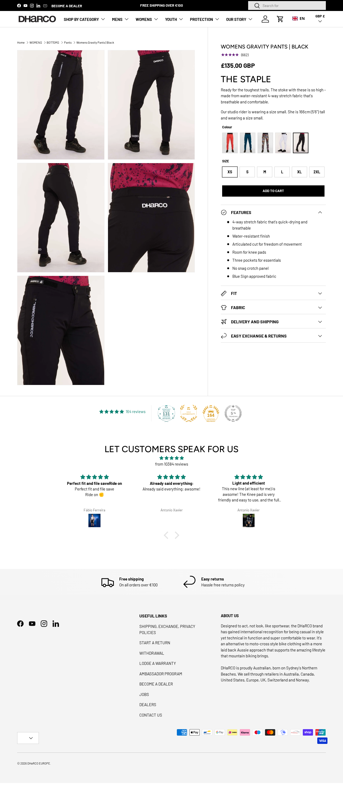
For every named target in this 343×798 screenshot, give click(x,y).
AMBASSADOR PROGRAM (160, 673)
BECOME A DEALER (66, 5)
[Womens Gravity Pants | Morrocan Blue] (247, 143)
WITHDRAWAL (151, 653)
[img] (171, 458)
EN (302, 18)
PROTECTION (201, 19)
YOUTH (171, 19)
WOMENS (144, 19)
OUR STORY (236, 19)
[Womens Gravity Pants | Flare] (230, 143)
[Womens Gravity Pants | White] (283, 143)
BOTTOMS (53, 42)
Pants (68, 42)
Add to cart (273, 191)
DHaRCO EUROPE (38, 763)
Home (21, 42)
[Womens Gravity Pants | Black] (300, 143)
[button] (280, 19)
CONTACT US (150, 715)
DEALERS (147, 704)
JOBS (144, 694)
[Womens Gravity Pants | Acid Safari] (265, 143)
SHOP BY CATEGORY (81, 19)
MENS (117, 19)
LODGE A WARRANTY (157, 663)
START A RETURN (154, 642)
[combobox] (287, 5)
